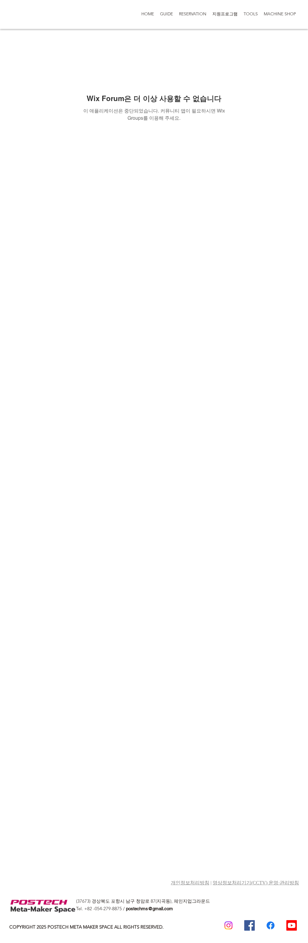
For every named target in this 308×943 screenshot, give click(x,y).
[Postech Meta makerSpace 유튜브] (291, 925)
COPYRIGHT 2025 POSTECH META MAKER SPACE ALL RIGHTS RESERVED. (86, 927)
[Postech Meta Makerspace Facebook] (249, 925)
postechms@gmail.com (149, 908)
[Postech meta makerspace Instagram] (228, 925)
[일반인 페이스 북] (270, 925)
